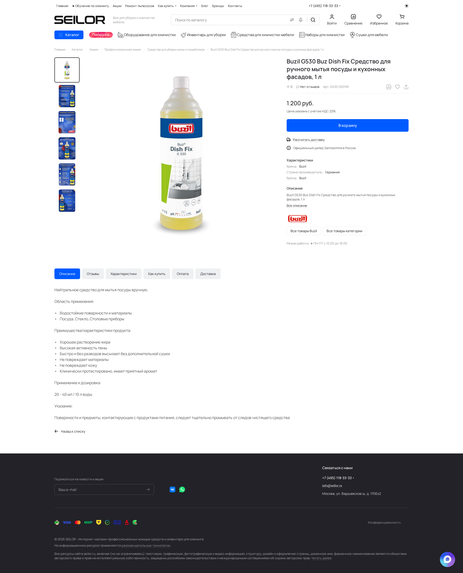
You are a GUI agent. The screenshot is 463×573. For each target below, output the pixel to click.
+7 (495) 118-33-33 (323, 5)
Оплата (183, 273)
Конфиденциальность (384, 522)
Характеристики (124, 273)
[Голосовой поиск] (301, 20)
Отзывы (93, 273)
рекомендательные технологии (146, 545)
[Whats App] (182, 489)
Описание (67, 273)
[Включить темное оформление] (407, 6)
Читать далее (321, 558)
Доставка (208, 273)
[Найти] (313, 20)
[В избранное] (397, 86)
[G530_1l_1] (181, 153)
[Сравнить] (388, 86)
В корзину (347, 125)
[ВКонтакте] (172, 489)
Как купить (156, 273)
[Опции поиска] (291, 20)
